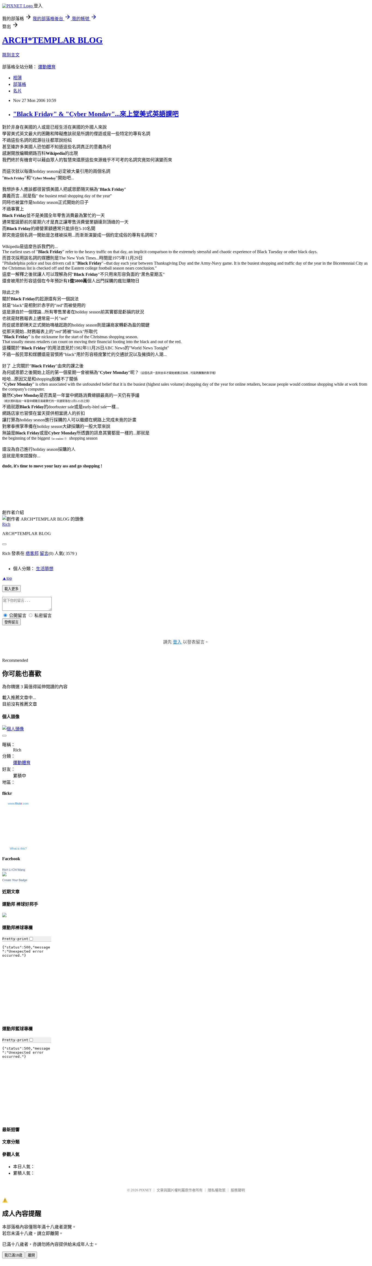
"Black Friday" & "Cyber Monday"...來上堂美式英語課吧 (96, 113)
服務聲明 (238, 1190)
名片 (17, 91)
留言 (44, 553)
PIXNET (145, 1190)
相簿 (17, 77)
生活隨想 (44, 568)
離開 (31, 1255)
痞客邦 (32, 553)
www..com (18, 803)
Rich (6, 524)
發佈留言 (11, 622)
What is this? (18, 848)
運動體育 (47, 67)
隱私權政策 (216, 1190)
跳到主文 (11, 55)
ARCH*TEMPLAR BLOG (52, 40)
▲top (7, 578)
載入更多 (11, 589)
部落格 (19, 84)
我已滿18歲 (13, 1255)
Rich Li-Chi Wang (13, 869)
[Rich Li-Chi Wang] (4, 874)
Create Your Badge (14, 880)
